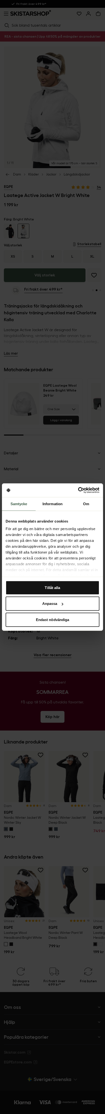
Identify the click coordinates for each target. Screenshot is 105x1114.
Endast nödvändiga (52, 619)
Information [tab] (52, 504)
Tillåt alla (52, 587)
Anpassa (49, 603)
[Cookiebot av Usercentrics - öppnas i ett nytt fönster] (78, 490)
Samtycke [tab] (18, 504)
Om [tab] (86, 504)
